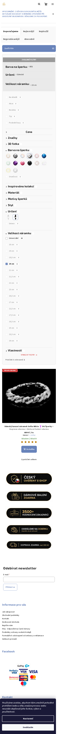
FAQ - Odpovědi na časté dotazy (16, 629)
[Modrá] (44, 156)
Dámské (20, 74)
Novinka (14, 110)
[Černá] (29, 163)
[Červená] (37, 156)
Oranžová (15, 176)
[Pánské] (8, 217)
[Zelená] (8, 163)
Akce (12, 103)
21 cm (13, 270)
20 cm (34, 85)
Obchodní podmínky (10, 615)
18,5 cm (14, 321)
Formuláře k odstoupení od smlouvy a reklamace (23, 635)
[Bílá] (29, 156)
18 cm (13, 244)
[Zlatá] (8, 156)
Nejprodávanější (11, 39)
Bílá (31, 66)
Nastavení (28, 718)
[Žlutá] (8, 170)
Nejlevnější (28, 31)
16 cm (13, 340)
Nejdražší (43, 31)
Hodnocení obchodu (10, 622)
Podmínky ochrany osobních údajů (16, 632)
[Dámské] (15, 217)
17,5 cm (14, 315)
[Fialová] (15, 163)
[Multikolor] (22, 156)
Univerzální (16, 238)
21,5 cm (14, 276)
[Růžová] (22, 163)
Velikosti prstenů (9, 639)
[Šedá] (15, 170)
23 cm (13, 289)
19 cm (13, 251)
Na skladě (15, 97)
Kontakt (5, 618)
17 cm (13, 302)
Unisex (13, 223)
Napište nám (7, 625)
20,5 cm (14, 296)
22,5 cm (14, 308)
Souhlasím (28, 727)
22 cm (13, 283)
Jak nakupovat (8, 612)
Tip (12, 116)
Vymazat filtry (28, 355)
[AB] (44, 163)
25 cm (13, 328)
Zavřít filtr (9, 48)
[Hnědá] (37, 163)
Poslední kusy (16, 122)
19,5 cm (14, 257)
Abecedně (29, 39)
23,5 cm (14, 334)
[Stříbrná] (15, 156)
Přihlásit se (10, 587)
